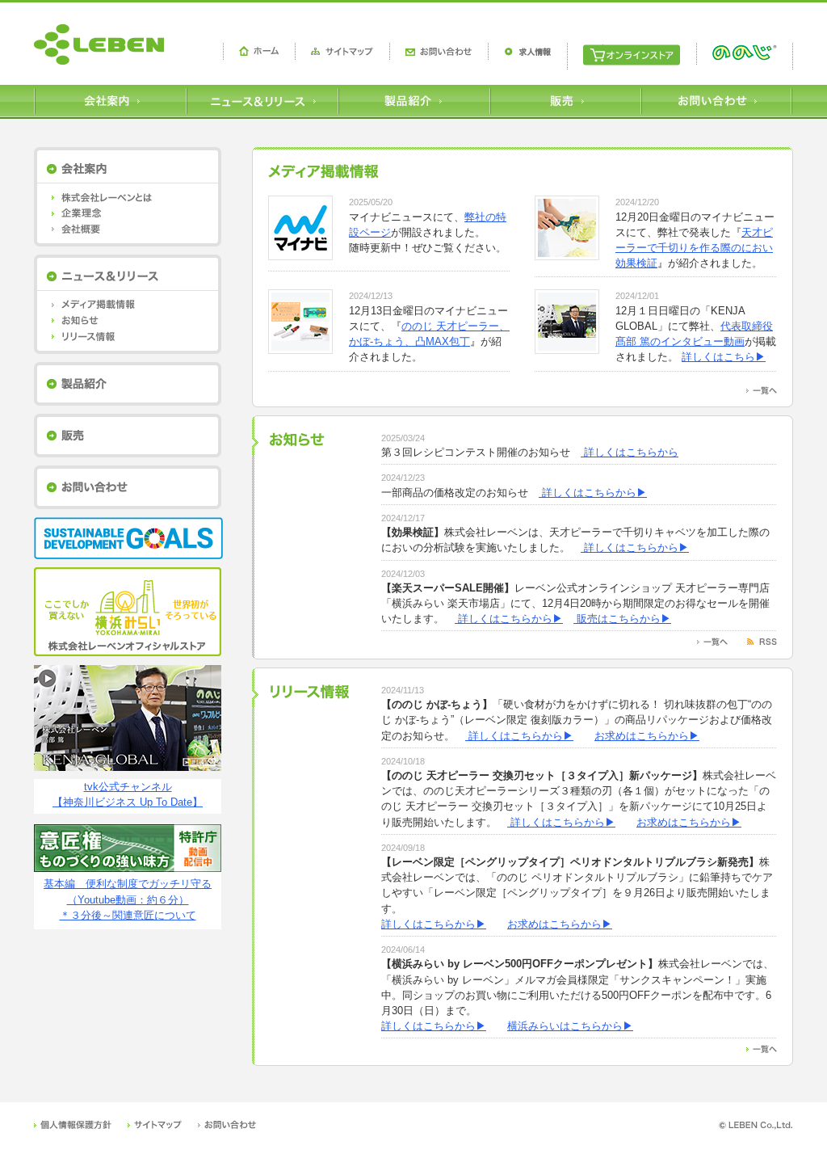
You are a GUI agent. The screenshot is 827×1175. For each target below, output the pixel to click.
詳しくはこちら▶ (724, 357)
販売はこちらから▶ (622, 619)
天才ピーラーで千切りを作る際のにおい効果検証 (694, 247)
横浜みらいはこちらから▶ (570, 1026)
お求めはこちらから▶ (646, 736)
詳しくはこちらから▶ (593, 492)
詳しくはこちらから (629, 452)
